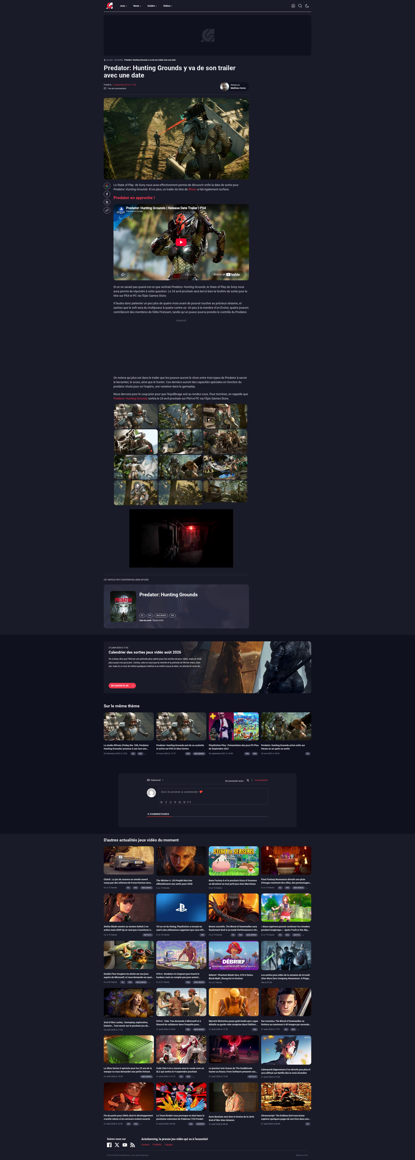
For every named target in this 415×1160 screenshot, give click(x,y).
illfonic (192, 189)
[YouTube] (125, 1145)
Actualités (118, 60)
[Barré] (175, 802)
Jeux (122, 6)
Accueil (109, 60)
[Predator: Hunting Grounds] (123, 606)
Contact (145, 1144)
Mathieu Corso (238, 88)
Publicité (157, 1144)
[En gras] (161, 802)
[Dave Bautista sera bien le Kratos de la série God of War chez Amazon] (234, 1097)
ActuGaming (109, 6)
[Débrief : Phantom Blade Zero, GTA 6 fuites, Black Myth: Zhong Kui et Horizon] (234, 955)
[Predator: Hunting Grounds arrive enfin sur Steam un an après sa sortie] (286, 726)
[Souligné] (170, 802)
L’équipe (169, 1144)
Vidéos (166, 6)
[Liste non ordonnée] (184, 802)
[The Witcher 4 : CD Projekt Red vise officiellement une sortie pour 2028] (181, 861)
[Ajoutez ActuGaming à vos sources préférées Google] (107, 186)
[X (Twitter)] (117, 1145)
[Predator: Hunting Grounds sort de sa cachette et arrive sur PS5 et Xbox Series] (181, 726)
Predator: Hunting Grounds (168, 594)
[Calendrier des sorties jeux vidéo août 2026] (207, 667)
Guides (151, 6)
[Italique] (166, 802)
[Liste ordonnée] (180, 802)
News (136, 6)
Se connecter (261, 780)
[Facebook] (109, 1145)
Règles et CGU (302, 1155)
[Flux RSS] (132, 1145)
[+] (189, 802)
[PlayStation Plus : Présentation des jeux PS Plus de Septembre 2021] (234, 726)
